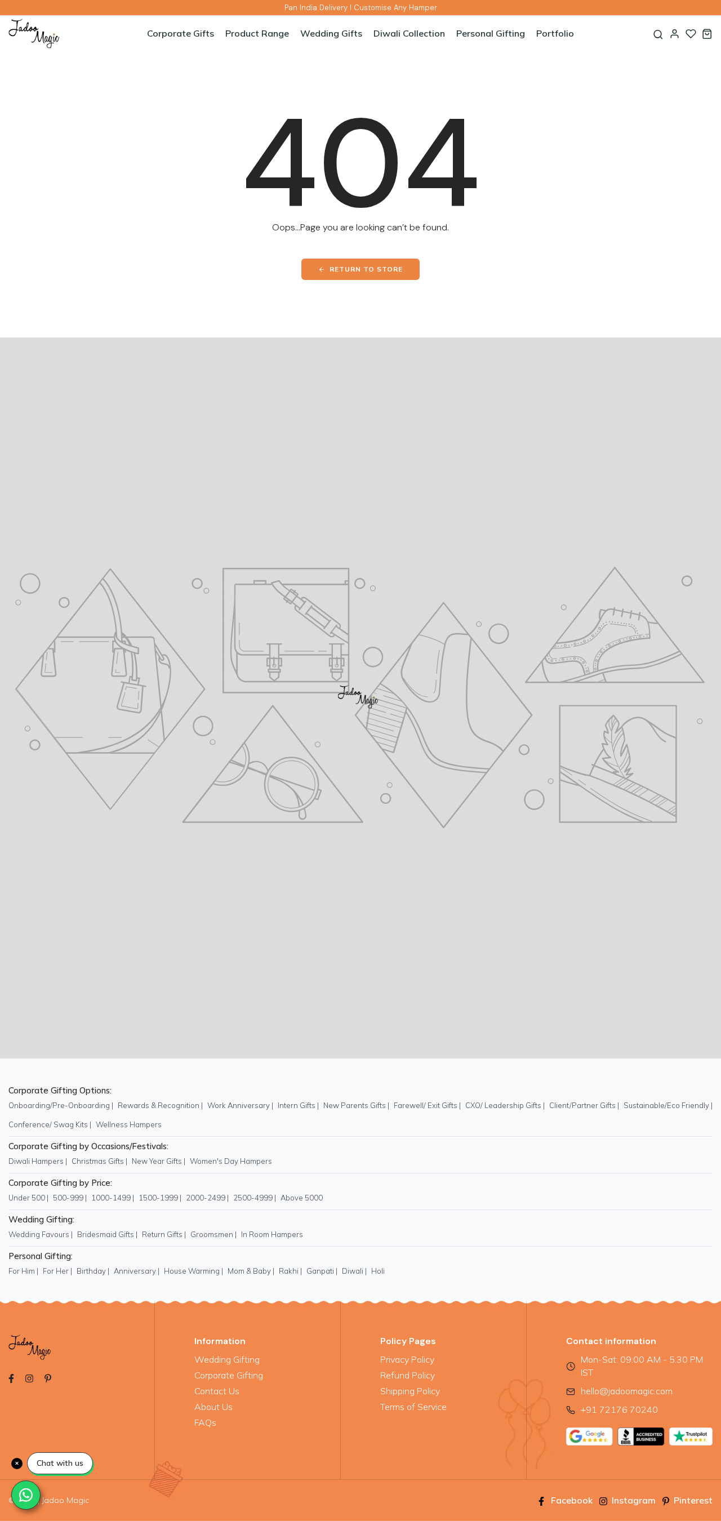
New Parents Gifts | (356, 1105)
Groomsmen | (213, 1234)
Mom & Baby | (251, 1270)
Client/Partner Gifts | (584, 1105)
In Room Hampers (272, 1234)
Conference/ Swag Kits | (49, 1124)
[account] (674, 33)
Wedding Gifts (331, 33)
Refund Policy (407, 1375)
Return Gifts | (164, 1234)
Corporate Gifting (228, 1375)
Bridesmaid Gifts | (107, 1234)
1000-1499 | (112, 1197)
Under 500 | (28, 1197)
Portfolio (555, 33)
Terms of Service (413, 1406)
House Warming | (193, 1270)
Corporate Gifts (180, 33)
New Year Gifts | (158, 1161)
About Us (213, 1406)
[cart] (707, 33)
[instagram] (29, 1377)
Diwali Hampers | (37, 1161)
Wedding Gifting (227, 1359)
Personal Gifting (490, 33)
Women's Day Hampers (231, 1161)
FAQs (205, 1422)
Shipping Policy (410, 1391)
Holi (378, 1270)
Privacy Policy (407, 1359)
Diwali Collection (409, 33)
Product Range (257, 33)
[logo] (67, 33)
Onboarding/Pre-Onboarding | (60, 1105)
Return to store (366, 269)
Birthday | (93, 1270)
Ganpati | (321, 1270)
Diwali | (354, 1270)
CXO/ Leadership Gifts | (505, 1105)
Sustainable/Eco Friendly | (668, 1105)
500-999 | (70, 1197)
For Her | (57, 1270)
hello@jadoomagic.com (627, 1391)
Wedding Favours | (40, 1234)
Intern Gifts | (298, 1105)
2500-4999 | (254, 1197)
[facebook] (11, 1377)
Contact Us (216, 1391)
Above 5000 (302, 1197)
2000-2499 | (207, 1197)
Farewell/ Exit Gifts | (427, 1105)
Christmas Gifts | (99, 1161)
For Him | (23, 1270)
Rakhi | (290, 1270)
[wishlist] (691, 33)
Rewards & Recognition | (160, 1105)
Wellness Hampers (129, 1124)
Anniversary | (136, 1270)
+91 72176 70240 (619, 1409)
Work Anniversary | (240, 1105)
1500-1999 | (160, 1197)
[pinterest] (47, 1377)
